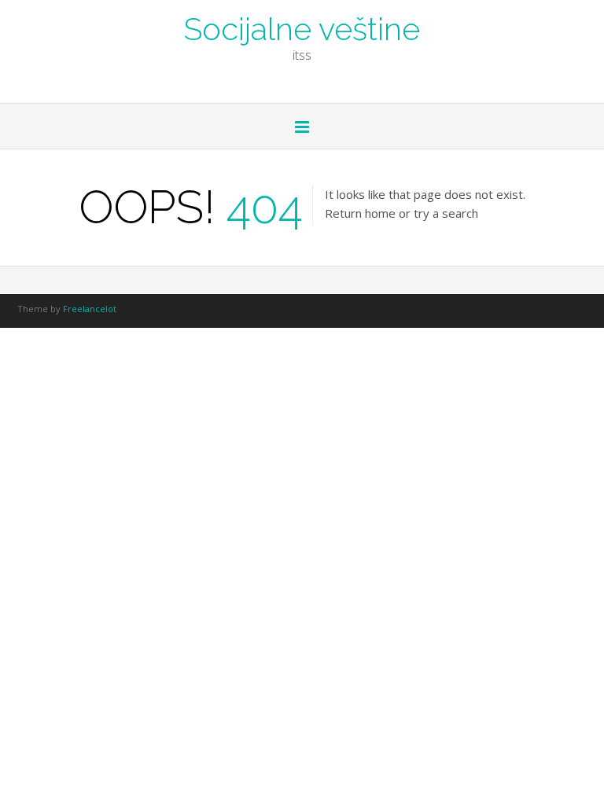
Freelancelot (89, 308)
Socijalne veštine (302, 27)
